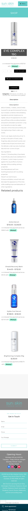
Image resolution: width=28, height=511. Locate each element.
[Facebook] (9, 467)
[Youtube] (19, 467)
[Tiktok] (15, 467)
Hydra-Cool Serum (14, 311)
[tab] (14, 100)
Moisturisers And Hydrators (18, 95)
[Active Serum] (14, 206)
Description (14, 99)
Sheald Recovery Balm (14, 266)
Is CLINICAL (20, 94)
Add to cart (20, 71)
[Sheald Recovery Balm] (14, 250)
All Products (13, 94)
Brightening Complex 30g (14, 356)
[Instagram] (12, 467)
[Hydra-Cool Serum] (14, 295)
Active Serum (14, 222)
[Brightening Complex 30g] (14, 340)
